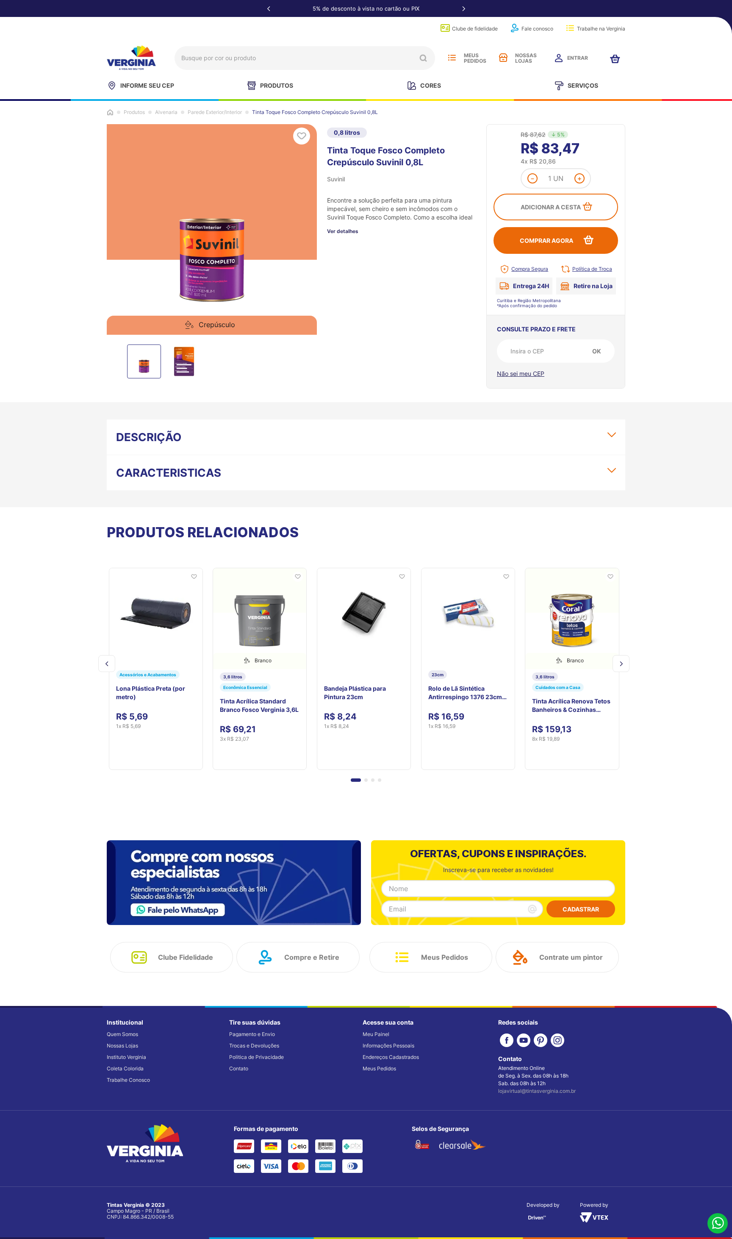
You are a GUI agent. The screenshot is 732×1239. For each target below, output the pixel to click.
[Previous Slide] (268, 8)
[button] (356, 985)
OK (596, 351)
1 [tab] (367, 692)
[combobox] (305, 58)
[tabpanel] (159, 616)
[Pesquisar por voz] (184, 60)
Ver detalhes (342, 231)
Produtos (134, 112)
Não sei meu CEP (520, 373)
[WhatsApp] (717, 1224)
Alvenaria (166, 112)
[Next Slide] (463, 8)
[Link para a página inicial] (110, 112)
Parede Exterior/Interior (215, 112)
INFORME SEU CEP (147, 85)
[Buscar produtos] (423, 58)
